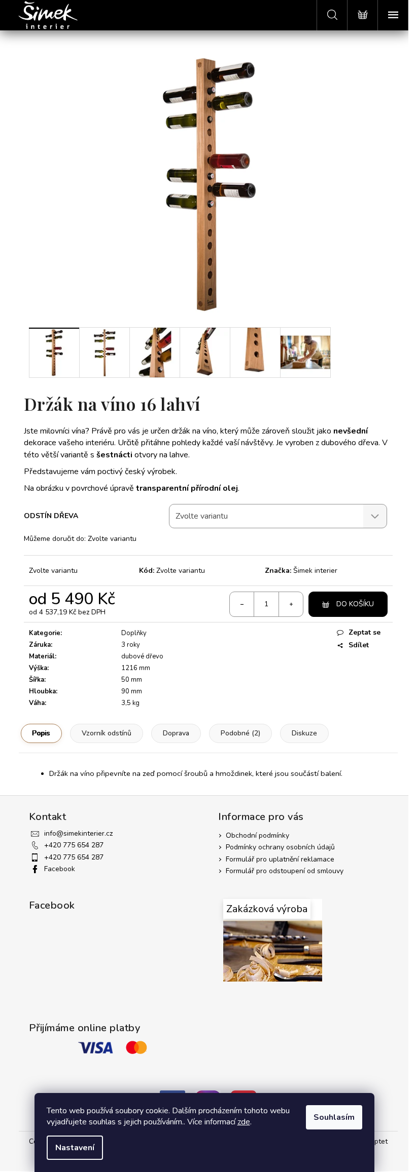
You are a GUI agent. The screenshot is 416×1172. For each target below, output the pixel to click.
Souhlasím (334, 1117)
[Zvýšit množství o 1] (291, 604)
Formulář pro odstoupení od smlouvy (284, 871)
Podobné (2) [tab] (240, 733)
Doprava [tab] (176, 733)
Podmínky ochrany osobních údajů (280, 847)
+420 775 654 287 (73, 845)
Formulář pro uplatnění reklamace (280, 859)
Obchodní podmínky (257, 835)
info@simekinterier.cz (78, 833)
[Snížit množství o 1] (242, 604)
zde (243, 1121)
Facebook (59, 869)
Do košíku (355, 604)
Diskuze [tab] (304, 733)
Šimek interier (315, 570)
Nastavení (74, 1147)
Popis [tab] (41, 733)
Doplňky (134, 633)
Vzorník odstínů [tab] (106, 733)
